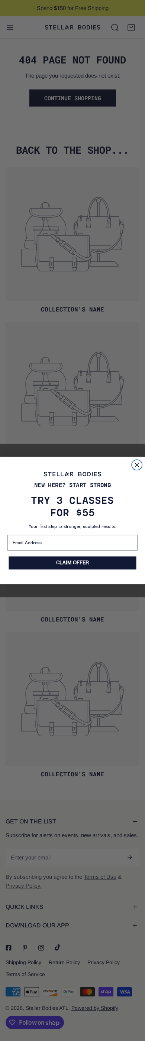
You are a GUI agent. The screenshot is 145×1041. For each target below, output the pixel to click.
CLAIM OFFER (72, 563)
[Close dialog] (137, 465)
